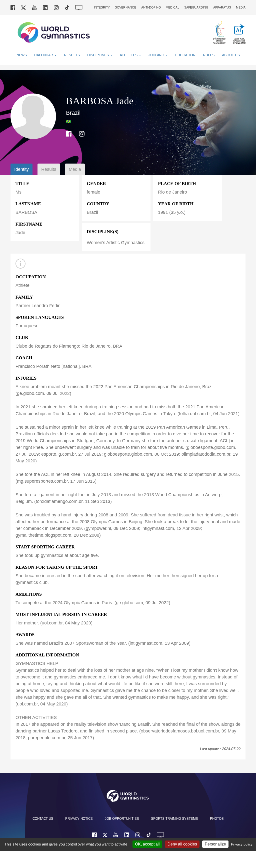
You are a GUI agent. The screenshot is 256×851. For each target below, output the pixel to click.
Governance (125, 7)
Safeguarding (196, 7)
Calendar (44, 55)
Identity (21, 169)
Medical (172, 7)
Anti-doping (151, 7)
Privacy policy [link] (241, 844)
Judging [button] (156, 55)
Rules (208, 55)
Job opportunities (122, 818)
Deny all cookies (182, 844)
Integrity (102, 7)
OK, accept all (147, 844)
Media (241, 7)
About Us (231, 55)
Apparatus (222, 7)
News (21, 55)
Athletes (129, 55)
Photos (217, 818)
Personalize (215, 844)
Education (185, 55)
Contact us (42, 818)
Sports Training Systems (174, 818)
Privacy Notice (79, 818)
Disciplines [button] (98, 55)
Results (72, 55)
